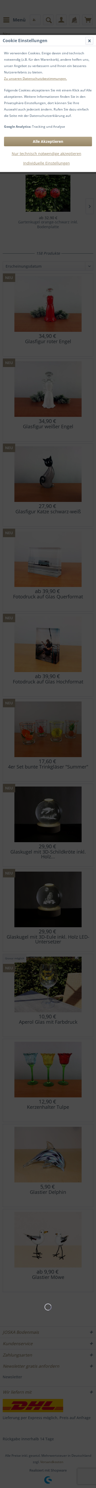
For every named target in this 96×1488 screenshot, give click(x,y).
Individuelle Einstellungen (46, 163)
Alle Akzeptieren (48, 141)
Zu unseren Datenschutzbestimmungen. (35, 78)
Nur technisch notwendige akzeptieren (46, 153)
